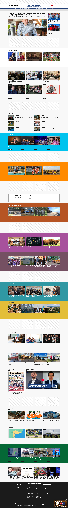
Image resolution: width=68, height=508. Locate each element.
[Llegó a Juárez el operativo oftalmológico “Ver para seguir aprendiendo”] (51, 290)
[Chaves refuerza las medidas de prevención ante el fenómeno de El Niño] (16, 241)
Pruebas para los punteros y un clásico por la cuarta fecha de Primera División (40, 10)
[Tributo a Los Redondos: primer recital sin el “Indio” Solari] (34, 56)
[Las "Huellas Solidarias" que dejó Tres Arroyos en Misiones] (16, 56)
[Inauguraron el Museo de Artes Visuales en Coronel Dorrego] (40, 260)
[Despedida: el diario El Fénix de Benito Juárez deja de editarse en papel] (27, 471)
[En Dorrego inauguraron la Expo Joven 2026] (14, 260)
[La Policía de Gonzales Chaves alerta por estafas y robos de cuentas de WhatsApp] (34, 241)
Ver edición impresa (17, 393)
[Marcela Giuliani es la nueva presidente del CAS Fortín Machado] (51, 75)
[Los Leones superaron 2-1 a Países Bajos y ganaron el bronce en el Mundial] (54, 16)
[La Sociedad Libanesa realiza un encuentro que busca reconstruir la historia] (16, 89)
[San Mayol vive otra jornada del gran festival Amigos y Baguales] (51, 433)
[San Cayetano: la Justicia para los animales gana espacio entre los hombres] (14, 308)
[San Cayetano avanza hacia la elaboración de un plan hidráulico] (40, 308)
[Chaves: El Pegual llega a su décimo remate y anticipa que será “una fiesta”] (51, 241)
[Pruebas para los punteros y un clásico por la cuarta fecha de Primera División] (51, 56)
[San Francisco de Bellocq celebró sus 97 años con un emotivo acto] (34, 433)
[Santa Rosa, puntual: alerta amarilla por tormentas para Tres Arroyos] (16, 433)
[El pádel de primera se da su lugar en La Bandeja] (11, 129)
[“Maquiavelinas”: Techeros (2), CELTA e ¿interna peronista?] (37, 117)
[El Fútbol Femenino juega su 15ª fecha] (34, 170)
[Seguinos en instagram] (21, 484)
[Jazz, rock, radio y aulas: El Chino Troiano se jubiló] (14, 140)
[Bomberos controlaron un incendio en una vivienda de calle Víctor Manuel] (54, 27)
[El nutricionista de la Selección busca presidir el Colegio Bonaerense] (51, 338)
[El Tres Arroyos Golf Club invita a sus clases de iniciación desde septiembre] (16, 170)
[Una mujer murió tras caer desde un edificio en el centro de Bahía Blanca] (14, 357)
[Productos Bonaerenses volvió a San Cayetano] (27, 308)
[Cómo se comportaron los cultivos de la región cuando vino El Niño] (14, 452)
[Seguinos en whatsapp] (17, 484)
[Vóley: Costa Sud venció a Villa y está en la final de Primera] (37, 129)
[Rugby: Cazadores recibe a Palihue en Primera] (51, 170)
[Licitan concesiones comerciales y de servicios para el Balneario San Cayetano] (53, 308)
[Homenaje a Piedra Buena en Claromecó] (40, 211)
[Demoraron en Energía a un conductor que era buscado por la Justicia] (53, 357)
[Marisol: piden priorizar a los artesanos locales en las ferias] (53, 260)
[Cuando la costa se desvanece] (53, 211)
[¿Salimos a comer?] (34, 75)
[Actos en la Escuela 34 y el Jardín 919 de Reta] (27, 211)
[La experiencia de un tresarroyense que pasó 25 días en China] (27, 140)
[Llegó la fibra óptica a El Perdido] (27, 260)
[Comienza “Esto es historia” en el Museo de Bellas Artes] (51, 89)
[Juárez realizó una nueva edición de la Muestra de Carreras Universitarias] (34, 290)
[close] (66, 499)
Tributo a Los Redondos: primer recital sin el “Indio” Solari (17, 10)
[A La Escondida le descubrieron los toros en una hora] (27, 452)
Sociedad (51, 10)
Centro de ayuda (43, 503)
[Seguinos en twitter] (20, 484)
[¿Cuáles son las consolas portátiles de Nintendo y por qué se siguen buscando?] (34, 338)
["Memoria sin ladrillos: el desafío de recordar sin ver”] (51, 415)
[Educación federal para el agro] (53, 452)
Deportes (29, 10)
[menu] (9, 5)
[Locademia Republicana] (34, 415)
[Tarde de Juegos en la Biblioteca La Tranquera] (53, 140)
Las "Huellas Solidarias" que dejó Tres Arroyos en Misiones (59, 10)
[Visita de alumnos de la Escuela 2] (34, 89)
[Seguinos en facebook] (23, 484)
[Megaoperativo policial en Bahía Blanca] (27, 357)
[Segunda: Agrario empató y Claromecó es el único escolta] (11, 123)
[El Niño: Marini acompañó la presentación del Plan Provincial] (16, 290)
